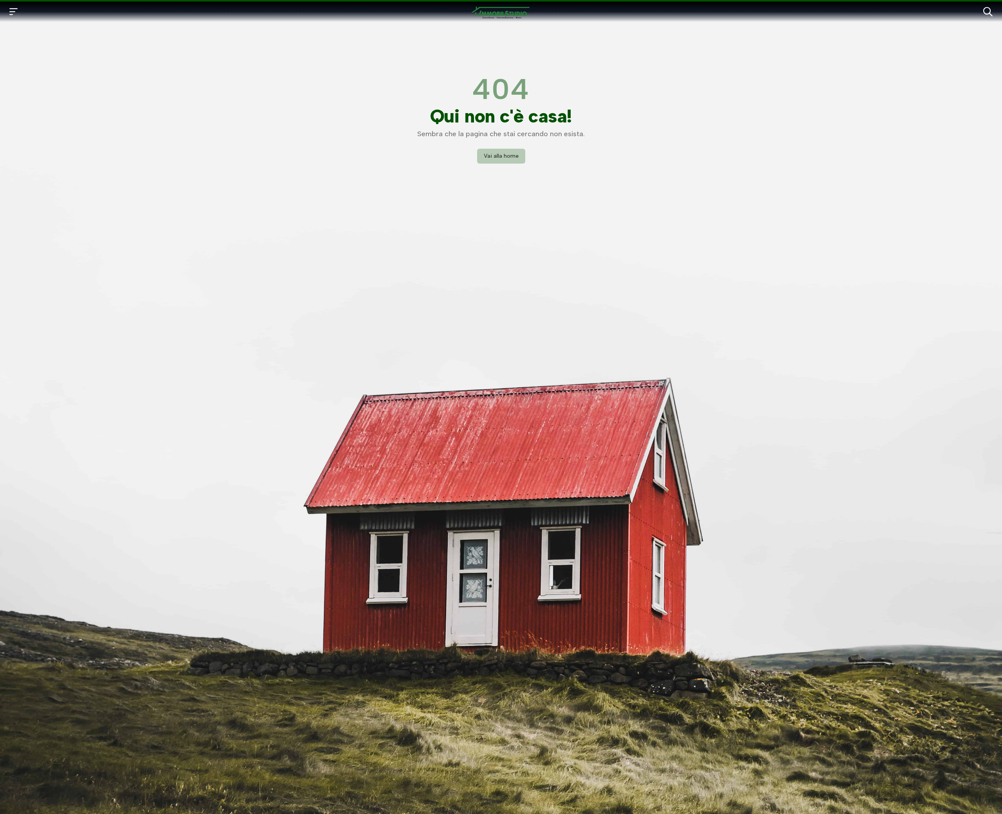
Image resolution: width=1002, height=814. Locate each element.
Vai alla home (501, 156)
